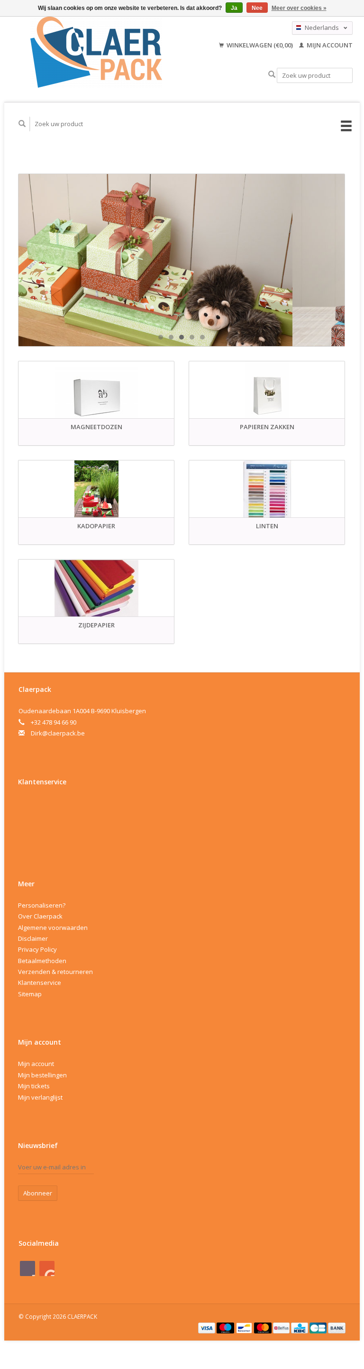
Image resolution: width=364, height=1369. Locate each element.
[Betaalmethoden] (207, 1327)
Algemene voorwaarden (53, 927)
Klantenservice (39, 982)
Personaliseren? (41, 905)
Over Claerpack (40, 916)
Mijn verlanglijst (40, 1097)
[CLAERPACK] (96, 52)
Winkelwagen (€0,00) (259, 45)
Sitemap (30, 994)
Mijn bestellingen (42, 1075)
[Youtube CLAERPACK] (47, 1268)
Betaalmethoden (42, 960)
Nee (257, 8)
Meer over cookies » (299, 8)
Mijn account (329, 45)
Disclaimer (33, 938)
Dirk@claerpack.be (58, 733)
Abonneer (37, 1193)
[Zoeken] (271, 74)
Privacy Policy (37, 949)
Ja (234, 8)
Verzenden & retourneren (55, 971)
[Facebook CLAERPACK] (27, 1268)
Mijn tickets (34, 1086)
